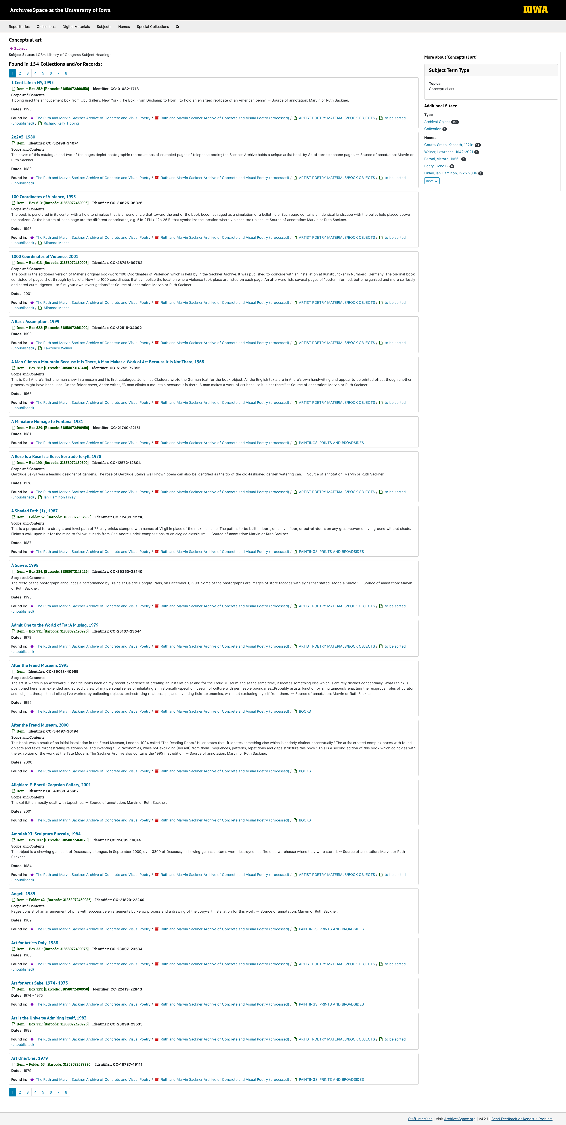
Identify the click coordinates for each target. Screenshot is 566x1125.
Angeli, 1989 (23, 893)
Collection (434, 129)
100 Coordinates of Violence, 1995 (43, 197)
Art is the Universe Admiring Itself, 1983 (48, 1018)
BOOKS (305, 711)
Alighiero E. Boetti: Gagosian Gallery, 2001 (51, 785)
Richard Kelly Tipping (61, 123)
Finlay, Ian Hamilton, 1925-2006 (453, 173)
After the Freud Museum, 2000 (40, 725)
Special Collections (153, 26)
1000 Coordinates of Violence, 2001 (44, 256)
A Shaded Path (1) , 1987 (34, 511)
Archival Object (440, 121)
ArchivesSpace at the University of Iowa (60, 10)
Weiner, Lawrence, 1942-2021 (451, 152)
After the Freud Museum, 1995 (40, 665)
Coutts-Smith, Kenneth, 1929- (451, 144)
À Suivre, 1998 (24, 565)
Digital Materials (76, 26)
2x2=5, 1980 (23, 137)
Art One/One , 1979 (29, 1058)
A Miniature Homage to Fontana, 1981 (47, 421)
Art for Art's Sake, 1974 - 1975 (39, 983)
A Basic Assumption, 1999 (35, 321)
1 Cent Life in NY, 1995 (32, 82)
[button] (449, 70)
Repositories (19, 26)
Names (124, 26)
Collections (46, 26)
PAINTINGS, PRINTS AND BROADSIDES (331, 442)
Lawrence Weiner (58, 348)
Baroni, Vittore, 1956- (444, 159)
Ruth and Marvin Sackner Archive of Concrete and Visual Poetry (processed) (225, 118)
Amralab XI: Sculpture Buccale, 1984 (45, 834)
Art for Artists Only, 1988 (34, 943)
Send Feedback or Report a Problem (522, 1119)
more (430, 181)
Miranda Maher (56, 242)
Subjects (104, 26)
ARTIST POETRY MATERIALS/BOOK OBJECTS (337, 118)
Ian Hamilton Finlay (60, 497)
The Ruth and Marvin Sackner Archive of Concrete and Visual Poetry (93, 118)
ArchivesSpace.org (460, 1119)
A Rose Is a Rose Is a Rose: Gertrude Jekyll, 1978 (56, 456)
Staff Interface (420, 1119)
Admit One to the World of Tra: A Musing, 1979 (54, 625)
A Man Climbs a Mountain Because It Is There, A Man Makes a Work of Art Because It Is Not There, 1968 (107, 362)
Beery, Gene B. (438, 166)
